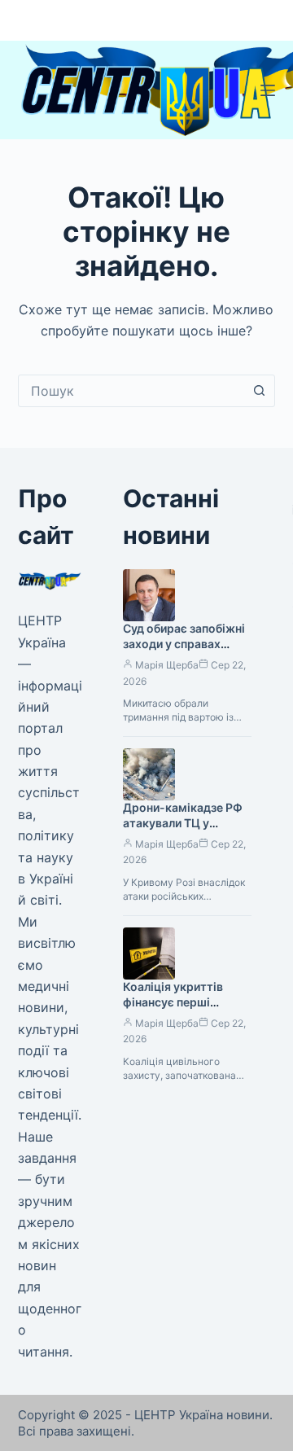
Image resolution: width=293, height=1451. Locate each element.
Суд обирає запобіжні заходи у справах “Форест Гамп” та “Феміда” (184, 651)
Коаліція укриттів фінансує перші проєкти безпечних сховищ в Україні (176, 1010)
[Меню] (267, 90)
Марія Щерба (167, 665)
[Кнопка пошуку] (258, 390)
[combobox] (131, 391)
